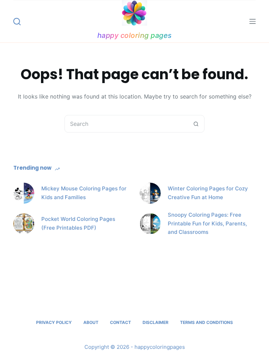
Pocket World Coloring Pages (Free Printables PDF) (78, 223)
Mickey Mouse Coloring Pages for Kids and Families (83, 193)
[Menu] (252, 21)
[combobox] (126, 124)
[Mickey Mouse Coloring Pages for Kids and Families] (23, 193)
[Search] (17, 21)
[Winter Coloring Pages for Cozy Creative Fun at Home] (150, 193)
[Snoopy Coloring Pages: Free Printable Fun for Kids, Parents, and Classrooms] (150, 223)
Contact (120, 322)
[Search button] (195, 123)
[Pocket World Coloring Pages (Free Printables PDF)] (23, 223)
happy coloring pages (134, 35)
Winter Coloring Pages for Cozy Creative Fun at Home (208, 193)
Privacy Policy (54, 322)
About (90, 322)
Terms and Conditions (206, 322)
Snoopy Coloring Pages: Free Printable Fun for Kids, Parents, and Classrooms (207, 223)
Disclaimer (155, 322)
